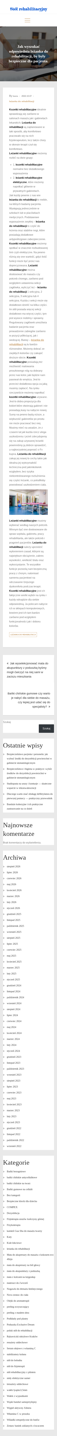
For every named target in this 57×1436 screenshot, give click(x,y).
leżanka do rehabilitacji (21, 101)
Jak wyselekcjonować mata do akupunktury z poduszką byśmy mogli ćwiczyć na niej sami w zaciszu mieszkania (27, 670)
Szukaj (7, 722)
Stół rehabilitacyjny (28, 8)
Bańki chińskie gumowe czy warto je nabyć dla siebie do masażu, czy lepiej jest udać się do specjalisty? (29, 700)
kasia (15, 96)
